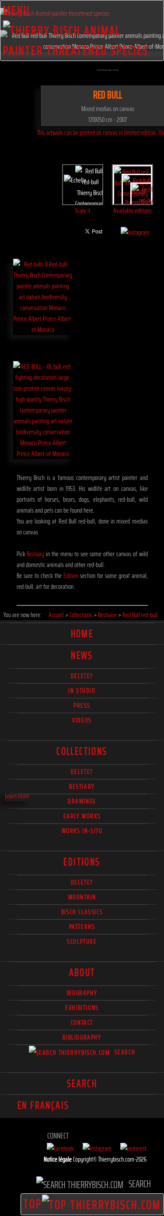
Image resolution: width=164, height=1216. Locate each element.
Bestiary (35, 553)
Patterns (82, 926)
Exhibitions (82, 1007)
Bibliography (82, 1037)
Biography (82, 992)
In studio (81, 690)
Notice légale (58, 1159)
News (82, 655)
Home (82, 633)
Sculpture (82, 941)
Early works (82, 816)
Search (123, 1052)
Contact (82, 1022)
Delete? (82, 882)
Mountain (82, 897)
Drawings (82, 801)
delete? (82, 675)
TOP (33, 1204)
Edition (70, 575)
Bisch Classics (82, 911)
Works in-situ (82, 830)
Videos (82, 720)
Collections (81, 751)
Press (82, 705)
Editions (81, 862)
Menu (17, 10)
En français (43, 1105)
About (82, 972)
